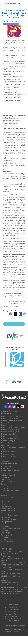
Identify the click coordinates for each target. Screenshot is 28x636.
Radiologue (5, 537)
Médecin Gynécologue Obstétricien (9, 516)
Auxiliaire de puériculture (10, 471)
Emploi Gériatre (8, 425)
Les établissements (12, 621)
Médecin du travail (8, 511)
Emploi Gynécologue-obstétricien (10, 444)
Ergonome (5, 493)
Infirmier (4, 504)
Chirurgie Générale (8, 482)
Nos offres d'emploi (12, 618)
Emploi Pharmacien (9, 436)
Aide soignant (6, 466)
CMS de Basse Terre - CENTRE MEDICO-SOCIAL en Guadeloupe (12, 590)
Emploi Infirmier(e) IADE (10, 432)
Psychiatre (5, 531)
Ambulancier (5, 468)
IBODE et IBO (5, 502)
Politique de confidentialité (14, 630)
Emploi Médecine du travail (12, 421)
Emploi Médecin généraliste (12, 416)
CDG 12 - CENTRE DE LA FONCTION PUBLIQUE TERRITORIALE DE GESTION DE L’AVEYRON (13, 565)
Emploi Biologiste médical (11, 438)
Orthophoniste (6, 522)
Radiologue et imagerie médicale (11, 23)
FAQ (16, 623)
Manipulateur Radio (8, 508)
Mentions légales (11, 607)
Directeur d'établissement (10, 491)
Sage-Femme (6, 539)
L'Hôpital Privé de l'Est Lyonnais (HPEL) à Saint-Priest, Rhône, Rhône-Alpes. (12, 554)
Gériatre (4, 495)
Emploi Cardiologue (9, 456)
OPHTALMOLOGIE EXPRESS (10, 594)
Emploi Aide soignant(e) (11, 434)
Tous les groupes (6, 599)
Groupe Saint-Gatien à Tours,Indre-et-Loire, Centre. (11, 584)
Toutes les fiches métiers (7, 546)
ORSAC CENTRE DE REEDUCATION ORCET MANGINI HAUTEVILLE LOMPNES (12, 576)
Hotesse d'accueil (7, 497)
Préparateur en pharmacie (11, 528)
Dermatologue (6, 486)
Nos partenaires (11, 609)
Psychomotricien (7, 535)
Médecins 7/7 (6, 580)
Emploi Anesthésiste (9, 452)
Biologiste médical (8, 475)
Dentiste (4, 484)
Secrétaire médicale (8, 542)
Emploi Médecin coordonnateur (14, 427)
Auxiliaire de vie (6, 473)
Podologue (5, 526)
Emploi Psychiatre (8, 423)
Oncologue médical (8, 519)
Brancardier (5, 477)
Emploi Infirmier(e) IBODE (11, 430)
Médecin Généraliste (8, 513)
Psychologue (5, 533)
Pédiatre (4, 524)
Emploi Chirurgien (8, 441)
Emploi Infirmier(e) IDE (10, 418)
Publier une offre (11, 612)
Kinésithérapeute (7, 506)
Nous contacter (11, 614)
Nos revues (9, 623)
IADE (2, 500)
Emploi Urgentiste (8, 454)
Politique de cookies (12, 632)
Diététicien (5, 488)
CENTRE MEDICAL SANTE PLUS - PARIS (14, 587)
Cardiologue (5, 480)
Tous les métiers (5, 461)
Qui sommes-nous (11, 605)
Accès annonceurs (12, 616)
